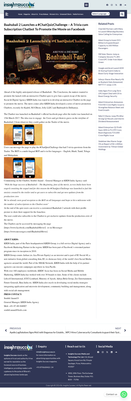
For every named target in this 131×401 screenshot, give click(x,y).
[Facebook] (107, 5)
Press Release (43, 14)
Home (20, 14)
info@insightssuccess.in (45, 352)
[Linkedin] (121, 5)
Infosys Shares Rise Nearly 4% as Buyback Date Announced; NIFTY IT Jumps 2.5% (111, 82)
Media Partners (78, 14)
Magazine (27, 14)
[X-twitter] (116, 5)
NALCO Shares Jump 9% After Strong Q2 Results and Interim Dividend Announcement (111, 119)
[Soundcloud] (125, 5)
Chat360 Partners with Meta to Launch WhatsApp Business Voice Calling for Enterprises (111, 31)
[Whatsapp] (123, 394)
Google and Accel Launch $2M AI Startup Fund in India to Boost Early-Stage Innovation (111, 71)
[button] (86, 5)
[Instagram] (112, 5)
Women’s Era (54, 14)
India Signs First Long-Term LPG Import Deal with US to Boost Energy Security (110, 93)
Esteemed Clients (66, 14)
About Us (34, 14)
